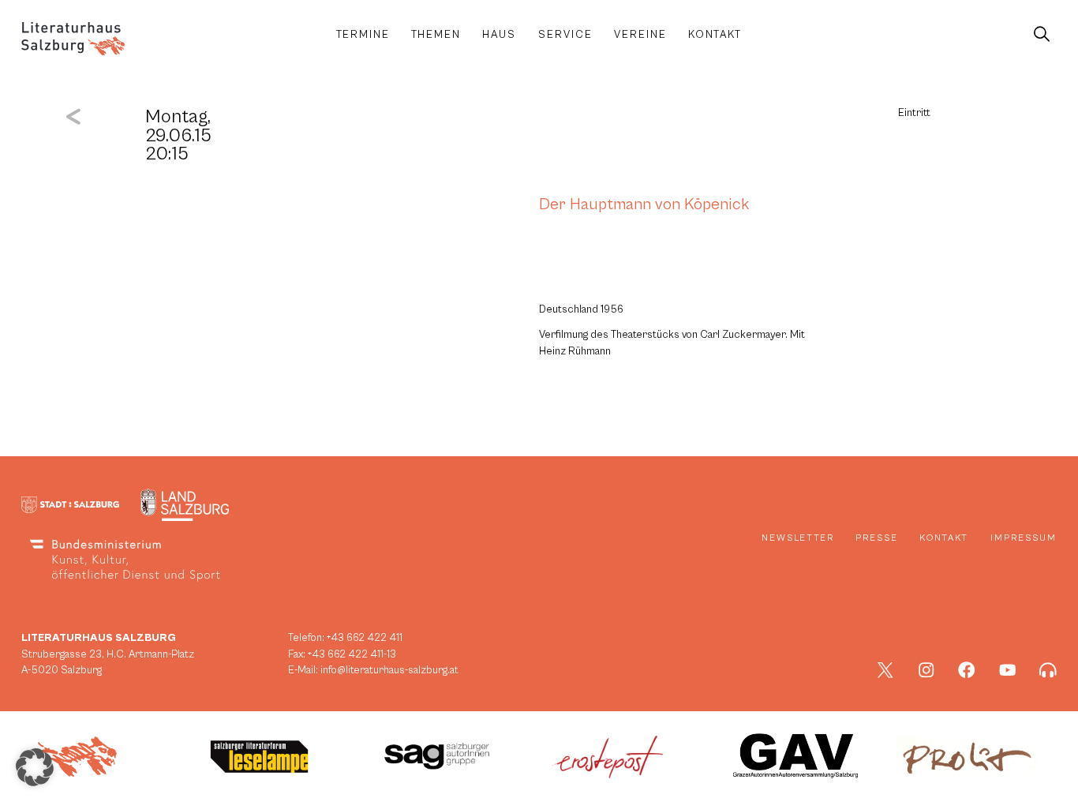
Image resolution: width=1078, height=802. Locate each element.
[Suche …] (1041, 35)
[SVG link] (73, 38)
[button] (34, 767)
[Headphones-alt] (1048, 670)
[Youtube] (1007, 670)
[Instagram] (926, 670)
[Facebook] (966, 670)
